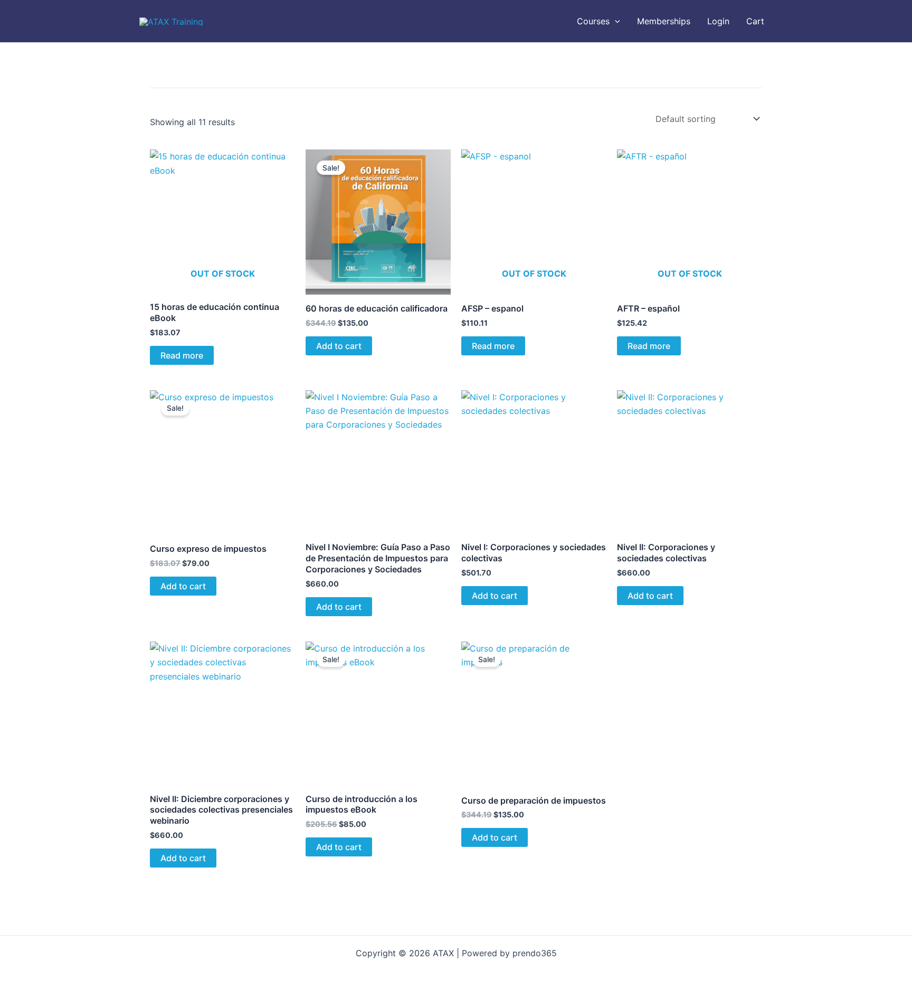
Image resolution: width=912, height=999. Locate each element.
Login (718, 21)
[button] (615, 21)
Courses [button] (593, 21)
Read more (181, 355)
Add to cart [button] (339, 346)
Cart (755, 21)
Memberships (663, 21)
